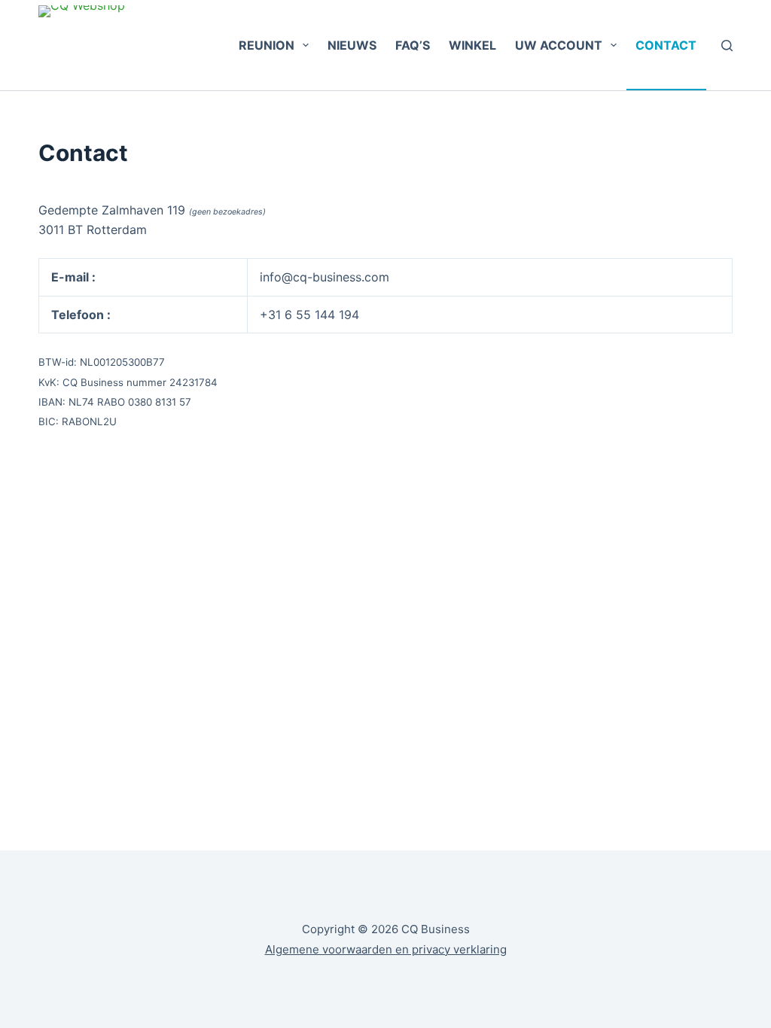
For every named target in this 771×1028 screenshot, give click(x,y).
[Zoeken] (727, 45)
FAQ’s (412, 45)
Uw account (558, 45)
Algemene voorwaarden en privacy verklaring (386, 949)
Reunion (266, 45)
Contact (665, 45)
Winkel (472, 45)
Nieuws (352, 45)
